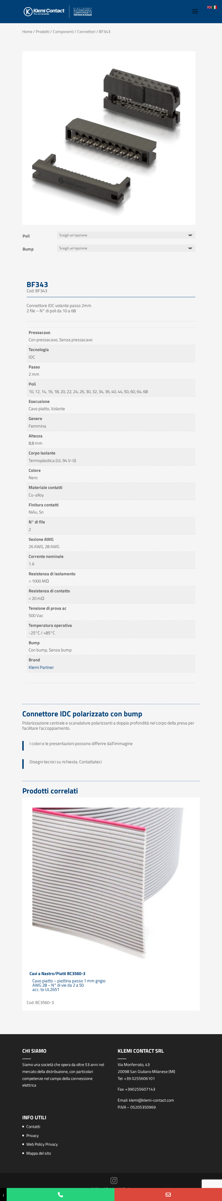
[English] (209, 6)
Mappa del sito (38, 1153)
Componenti (63, 31)
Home (27, 31)
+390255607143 (140, 1089)
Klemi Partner (41, 667)
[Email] (168, 1194)
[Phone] (60, 1194)
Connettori (86, 31)
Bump (28, 249)
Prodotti (42, 31)
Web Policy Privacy (42, 1144)
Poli (26, 236)
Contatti (33, 1126)
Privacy (32, 1135)
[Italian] (215, 6)
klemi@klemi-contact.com (151, 1100)
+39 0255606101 (139, 1078)
